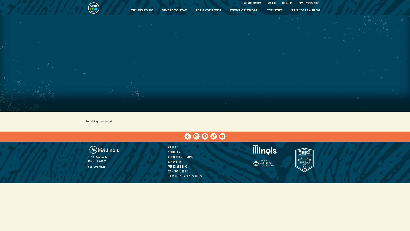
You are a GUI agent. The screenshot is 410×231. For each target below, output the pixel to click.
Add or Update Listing (180, 157)
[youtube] (222, 136)
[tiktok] (213, 136)
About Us (272, 3)
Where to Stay (174, 10)
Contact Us (287, 3)
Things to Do (142, 10)
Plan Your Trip (208, 10)
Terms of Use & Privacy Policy (185, 176)
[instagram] (196, 136)
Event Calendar (244, 10)
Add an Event (175, 161)
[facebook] (187, 136)
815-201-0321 (96, 166)
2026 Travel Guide (178, 171)
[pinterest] (205, 136)
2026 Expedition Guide (309, 3)
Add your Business (252, 3)
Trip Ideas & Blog (305, 10)
